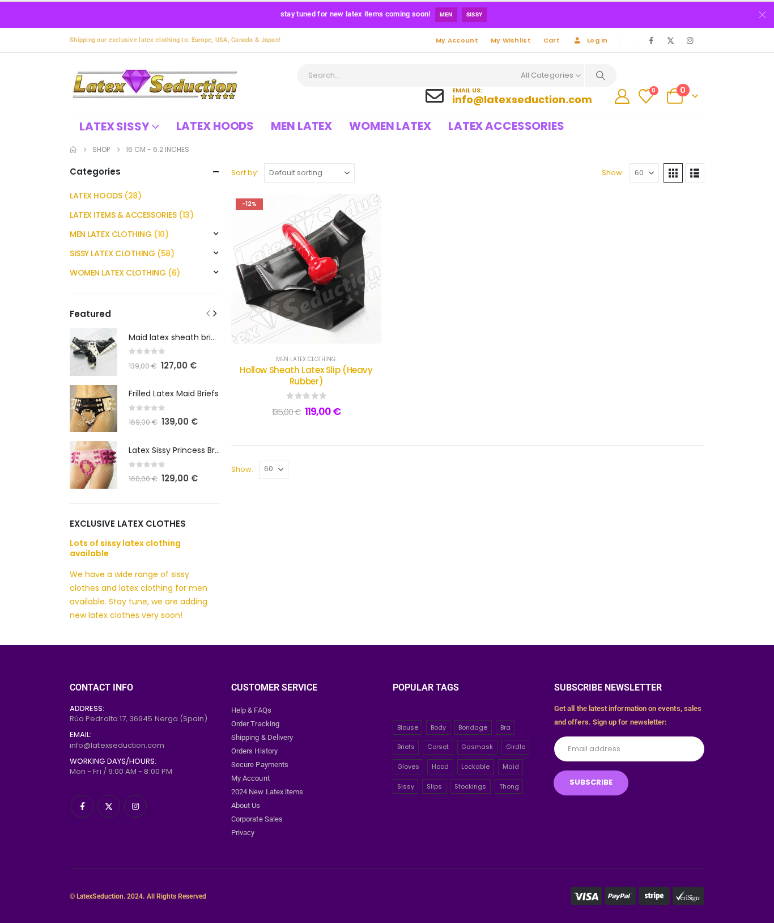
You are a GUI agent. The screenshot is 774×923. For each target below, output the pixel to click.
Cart (551, 40)
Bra (505, 727)
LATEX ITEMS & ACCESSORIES (123, 215)
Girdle (515, 746)
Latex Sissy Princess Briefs (179, 450)
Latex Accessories (506, 126)
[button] (673, 173)
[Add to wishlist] (364, 211)
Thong (509, 786)
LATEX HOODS (96, 195)
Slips (434, 786)
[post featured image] (93, 352)
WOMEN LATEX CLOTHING (118, 272)
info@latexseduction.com (117, 745)
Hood (440, 766)
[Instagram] (690, 40)
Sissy (474, 14)
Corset (438, 746)
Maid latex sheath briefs (176, 337)
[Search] (600, 75)
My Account (457, 40)
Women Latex (390, 126)
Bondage (472, 727)
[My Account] (622, 96)
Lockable (475, 766)
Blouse (407, 727)
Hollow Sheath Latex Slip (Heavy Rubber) (306, 375)
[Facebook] (651, 40)
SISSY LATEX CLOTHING (112, 253)
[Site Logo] (155, 84)
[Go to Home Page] (73, 149)
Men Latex (301, 126)
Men (446, 14)
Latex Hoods (215, 126)
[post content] (306, 269)
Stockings (470, 786)
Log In (597, 40)
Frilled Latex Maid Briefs (174, 393)
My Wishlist (511, 40)
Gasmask (477, 746)
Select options (314, 332)
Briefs (406, 746)
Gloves (408, 766)
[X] (670, 40)
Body (438, 727)
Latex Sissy (114, 126)
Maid (511, 766)
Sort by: (244, 172)
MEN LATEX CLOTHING (306, 359)
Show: (613, 172)
